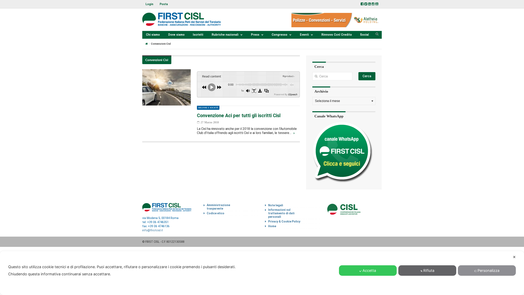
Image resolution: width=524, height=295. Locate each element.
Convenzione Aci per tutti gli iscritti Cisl (239, 115)
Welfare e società (208, 108)
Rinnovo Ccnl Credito (336, 34)
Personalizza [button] (488, 270)
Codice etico (215, 213)
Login (149, 4)
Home (272, 226)
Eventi (304, 34)
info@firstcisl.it (152, 230)
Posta (164, 4)
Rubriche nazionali (225, 34)
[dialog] (262, 273)
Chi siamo (153, 34)
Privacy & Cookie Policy (284, 221)
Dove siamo (176, 34)
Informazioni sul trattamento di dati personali (281, 213)
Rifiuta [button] (428, 270)
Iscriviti (198, 34)
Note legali (275, 205)
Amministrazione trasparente (218, 206)
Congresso (279, 34)
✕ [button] (514, 257)
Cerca (367, 76)
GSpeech (292, 94)
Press (255, 34)
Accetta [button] (369, 270)
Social (364, 34)
